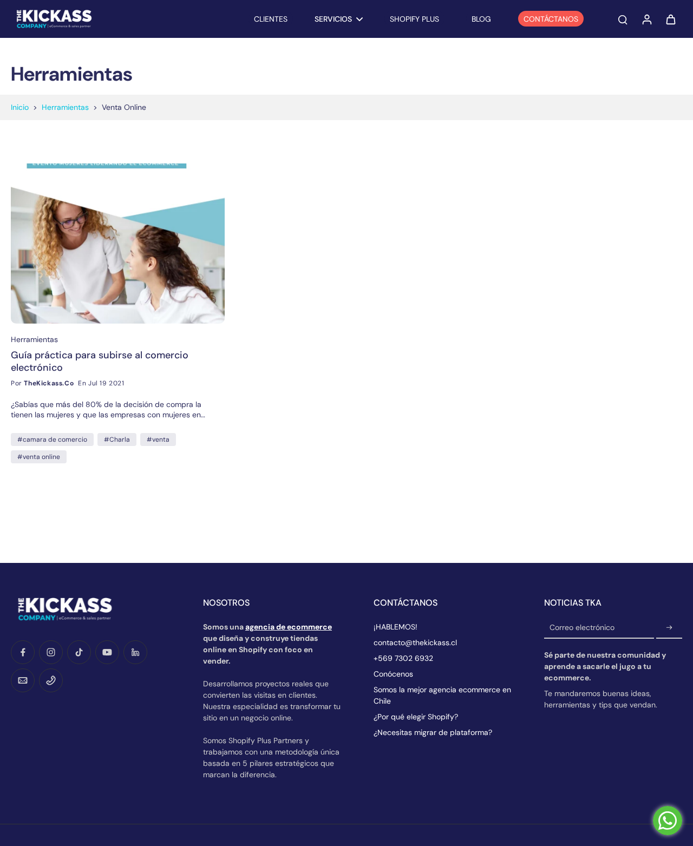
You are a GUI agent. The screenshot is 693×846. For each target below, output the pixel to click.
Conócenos (393, 674)
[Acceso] (646, 19)
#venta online (38, 456)
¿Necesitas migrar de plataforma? (433, 732)
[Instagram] (51, 652)
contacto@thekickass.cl (415, 642)
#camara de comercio (52, 439)
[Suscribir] (669, 628)
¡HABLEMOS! (395, 627)
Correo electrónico (582, 628)
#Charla (117, 439)
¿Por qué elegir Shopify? (416, 717)
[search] (623, 19)
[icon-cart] (670, 19)
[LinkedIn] (135, 652)
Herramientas (65, 107)
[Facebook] (23, 652)
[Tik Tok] (79, 652)
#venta (158, 439)
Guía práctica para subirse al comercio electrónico (99, 361)
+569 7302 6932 (403, 658)
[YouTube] (107, 652)
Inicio (20, 107)
